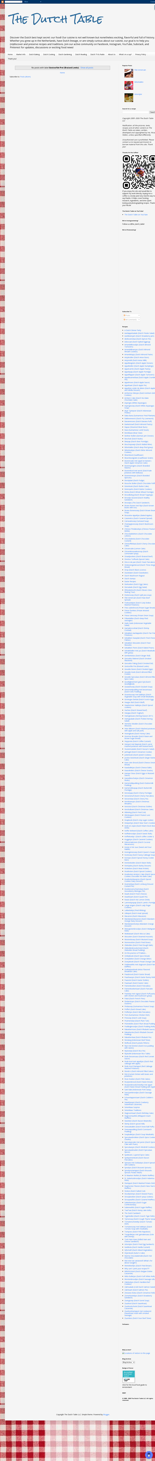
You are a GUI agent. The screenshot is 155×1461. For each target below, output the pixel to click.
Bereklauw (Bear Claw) (133, 433)
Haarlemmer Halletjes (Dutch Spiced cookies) (138, 706)
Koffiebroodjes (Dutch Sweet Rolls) (138, 833)
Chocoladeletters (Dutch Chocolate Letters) (138, 535)
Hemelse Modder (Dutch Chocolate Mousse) (138, 725)
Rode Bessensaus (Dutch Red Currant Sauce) (139, 1057)
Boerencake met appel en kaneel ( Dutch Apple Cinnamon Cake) (137, 462)
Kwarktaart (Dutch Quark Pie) (135, 897)
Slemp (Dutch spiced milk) (134, 1124)
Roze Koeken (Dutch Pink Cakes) (137, 1079)
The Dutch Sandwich (132, 1213)
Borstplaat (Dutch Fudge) (134, 480)
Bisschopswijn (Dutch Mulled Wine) (138, 444)
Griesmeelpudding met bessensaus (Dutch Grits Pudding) (138, 690)
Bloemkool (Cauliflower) (133, 455)
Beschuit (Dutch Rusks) (133, 439)
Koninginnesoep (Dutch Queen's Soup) (139, 852)
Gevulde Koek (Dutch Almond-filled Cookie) (138, 673)
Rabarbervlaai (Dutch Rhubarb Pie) (137, 1037)
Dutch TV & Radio (97, 54)
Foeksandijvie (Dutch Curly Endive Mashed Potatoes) (137, 604)
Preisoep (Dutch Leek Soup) (135, 1018)
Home (10, 54)
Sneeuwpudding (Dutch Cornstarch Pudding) (138, 1130)
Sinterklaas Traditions (132, 1110)
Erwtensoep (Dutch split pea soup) (137, 595)
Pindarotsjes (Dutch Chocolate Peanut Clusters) (139, 1002)
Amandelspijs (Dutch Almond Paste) (138, 354)
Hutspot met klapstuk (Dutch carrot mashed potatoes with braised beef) (138, 745)
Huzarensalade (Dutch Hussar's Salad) (139, 749)
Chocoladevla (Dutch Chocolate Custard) (136, 540)
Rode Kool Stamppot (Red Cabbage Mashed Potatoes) (138, 1067)
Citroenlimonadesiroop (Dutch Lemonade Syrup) (136, 552)
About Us (111, 54)
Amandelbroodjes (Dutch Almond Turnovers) (137, 346)
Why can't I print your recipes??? (136, 1268)
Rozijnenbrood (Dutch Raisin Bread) (138, 1082)
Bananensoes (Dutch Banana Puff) (138, 421)
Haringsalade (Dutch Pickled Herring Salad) (138, 720)
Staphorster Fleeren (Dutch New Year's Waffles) (139, 1187)
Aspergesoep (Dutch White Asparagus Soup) (139, 407)
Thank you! (12, 59)
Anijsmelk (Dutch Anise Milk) (135, 360)
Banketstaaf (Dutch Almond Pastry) (138, 424)
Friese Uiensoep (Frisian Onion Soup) (138, 615)
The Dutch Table (56, 19)
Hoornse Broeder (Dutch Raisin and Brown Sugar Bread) (138, 737)
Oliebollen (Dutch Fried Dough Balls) (138, 945)
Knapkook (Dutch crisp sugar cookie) (138, 820)
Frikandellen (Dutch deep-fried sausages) (136, 619)
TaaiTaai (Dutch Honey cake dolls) (137, 1210)
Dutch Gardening (65, 54)
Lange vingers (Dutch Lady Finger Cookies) (137, 906)
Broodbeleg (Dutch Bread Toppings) (138, 495)
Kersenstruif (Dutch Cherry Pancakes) (139, 796)
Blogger (106, 1414)
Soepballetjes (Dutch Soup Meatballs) (139, 1134)
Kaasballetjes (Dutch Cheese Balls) (138, 767)
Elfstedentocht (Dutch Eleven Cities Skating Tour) (138, 591)
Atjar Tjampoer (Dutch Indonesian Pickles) (137, 412)
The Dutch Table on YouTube (136, 214)
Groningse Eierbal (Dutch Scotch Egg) (139, 699)
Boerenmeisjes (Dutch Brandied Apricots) (137, 476)
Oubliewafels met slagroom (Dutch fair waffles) (139, 965)
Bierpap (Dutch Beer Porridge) (136, 441)
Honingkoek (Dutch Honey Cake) (137, 733)
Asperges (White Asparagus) (135, 403)
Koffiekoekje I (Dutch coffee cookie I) (139, 836)
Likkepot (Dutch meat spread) (136, 913)
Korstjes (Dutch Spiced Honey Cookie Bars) (139, 859)
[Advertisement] (23, 1436)
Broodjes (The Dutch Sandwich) (136, 503)
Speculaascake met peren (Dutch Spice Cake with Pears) (139, 1143)
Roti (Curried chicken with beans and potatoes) (138, 1075)
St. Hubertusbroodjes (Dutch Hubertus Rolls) (139, 1179)
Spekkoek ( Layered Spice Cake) (136, 1155)
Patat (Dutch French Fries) (134, 998)
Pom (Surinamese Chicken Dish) (137, 1015)
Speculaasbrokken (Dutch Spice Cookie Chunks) (139, 1138)
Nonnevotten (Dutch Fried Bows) (137, 942)
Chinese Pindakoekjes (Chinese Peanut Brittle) (139, 530)
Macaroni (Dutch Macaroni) (135, 916)
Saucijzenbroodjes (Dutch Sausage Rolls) (138, 1093)
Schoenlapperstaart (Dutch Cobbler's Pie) (138, 1098)
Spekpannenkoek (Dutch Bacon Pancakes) (136, 1159)
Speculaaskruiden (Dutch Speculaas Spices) (138, 1151)
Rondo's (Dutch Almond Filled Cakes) (138, 1071)
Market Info (20, 54)
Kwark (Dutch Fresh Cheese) (135, 894)
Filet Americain (140, 70)
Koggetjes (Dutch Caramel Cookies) (138, 839)
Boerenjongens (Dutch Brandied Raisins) (137, 467)
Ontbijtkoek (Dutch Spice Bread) (137, 956)
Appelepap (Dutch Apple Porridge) (137, 372)
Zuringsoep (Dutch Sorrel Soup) (136, 1300)
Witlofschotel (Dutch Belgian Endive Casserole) (138, 1272)
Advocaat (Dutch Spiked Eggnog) (137, 342)
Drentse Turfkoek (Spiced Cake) (136, 559)
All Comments (131, 319)
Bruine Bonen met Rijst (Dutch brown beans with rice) (139, 506)
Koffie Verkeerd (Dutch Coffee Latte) (138, 831)
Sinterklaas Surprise (132, 1107)
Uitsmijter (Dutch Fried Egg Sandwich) (139, 1244)
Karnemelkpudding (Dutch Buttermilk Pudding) (138, 784)
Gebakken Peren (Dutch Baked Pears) (139, 648)
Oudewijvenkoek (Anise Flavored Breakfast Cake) (137, 970)
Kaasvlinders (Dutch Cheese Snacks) (138, 770)
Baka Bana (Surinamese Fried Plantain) (139, 415)
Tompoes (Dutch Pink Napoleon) (137, 1232)
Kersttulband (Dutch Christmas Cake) (138, 809)
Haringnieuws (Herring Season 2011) (138, 716)
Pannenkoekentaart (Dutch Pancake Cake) (138, 990)
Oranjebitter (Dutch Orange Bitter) (137, 959)
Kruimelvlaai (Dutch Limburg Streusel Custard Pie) (138, 885)
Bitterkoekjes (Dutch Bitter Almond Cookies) (138, 451)
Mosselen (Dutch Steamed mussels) (138, 936)
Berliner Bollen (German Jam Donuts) (139, 436)
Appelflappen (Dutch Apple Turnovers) (139, 375)
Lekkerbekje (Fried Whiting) (135, 910)
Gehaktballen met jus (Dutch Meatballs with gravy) (139, 651)
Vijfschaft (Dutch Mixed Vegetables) (138, 1250)
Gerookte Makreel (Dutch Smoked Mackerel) (137, 659)
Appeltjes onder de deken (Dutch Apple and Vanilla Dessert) (139, 389)
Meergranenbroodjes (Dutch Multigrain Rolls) (139, 930)
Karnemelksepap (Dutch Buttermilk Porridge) (138, 789)
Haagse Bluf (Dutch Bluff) (134, 702)
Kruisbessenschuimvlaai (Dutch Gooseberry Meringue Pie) (136, 890)
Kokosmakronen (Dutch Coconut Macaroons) (137, 843)
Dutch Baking (34, 54)
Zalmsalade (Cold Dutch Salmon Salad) (139, 1287)
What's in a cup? (125, 54)
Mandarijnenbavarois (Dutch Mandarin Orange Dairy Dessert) (139, 920)
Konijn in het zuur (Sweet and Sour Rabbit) (137, 848)
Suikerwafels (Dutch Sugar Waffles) (138, 1207)
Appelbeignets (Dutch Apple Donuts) (138, 363)
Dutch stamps (130, 578)
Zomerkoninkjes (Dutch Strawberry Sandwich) (138, 1297)
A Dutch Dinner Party (132, 330)
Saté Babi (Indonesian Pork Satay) (137, 1089)
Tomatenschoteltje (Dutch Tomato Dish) (138, 1223)
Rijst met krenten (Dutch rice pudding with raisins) (139, 1047)
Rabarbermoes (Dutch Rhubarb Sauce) (139, 1029)
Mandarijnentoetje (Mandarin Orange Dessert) (139, 925)
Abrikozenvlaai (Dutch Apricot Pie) (137, 339)
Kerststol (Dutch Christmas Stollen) (138, 806)
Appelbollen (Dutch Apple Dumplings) (139, 366)
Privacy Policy (140, 54)
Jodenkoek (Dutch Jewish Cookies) (137, 755)
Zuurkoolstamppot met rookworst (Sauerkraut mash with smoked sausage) (137, 1313)
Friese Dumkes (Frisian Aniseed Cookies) (136, 611)
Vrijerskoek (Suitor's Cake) (134, 1253)
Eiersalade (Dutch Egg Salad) (135, 587)
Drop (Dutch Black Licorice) (135, 570)
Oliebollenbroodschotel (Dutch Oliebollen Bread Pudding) (136, 949)
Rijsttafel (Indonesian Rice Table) (137, 1053)
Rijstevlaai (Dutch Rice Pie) (134, 1051)
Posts (127, 315)
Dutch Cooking (49, 54)
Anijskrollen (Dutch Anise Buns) (136, 357)
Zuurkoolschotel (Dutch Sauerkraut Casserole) (138, 1307)
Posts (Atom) (25, 77)
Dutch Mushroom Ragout (134, 575)
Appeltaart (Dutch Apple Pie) (135, 385)
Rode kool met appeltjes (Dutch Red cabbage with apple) (138, 1062)
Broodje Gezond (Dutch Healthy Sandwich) (137, 499)
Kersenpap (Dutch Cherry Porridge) (138, 793)
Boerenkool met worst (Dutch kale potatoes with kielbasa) (138, 471)
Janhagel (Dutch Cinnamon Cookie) (138, 752)
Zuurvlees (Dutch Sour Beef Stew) (137, 1318)
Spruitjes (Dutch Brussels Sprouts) (137, 1167)
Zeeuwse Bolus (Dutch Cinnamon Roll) (139, 1293)
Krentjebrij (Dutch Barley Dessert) (137, 866)
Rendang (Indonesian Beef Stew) (137, 1040)
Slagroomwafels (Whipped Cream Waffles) (137, 1117)
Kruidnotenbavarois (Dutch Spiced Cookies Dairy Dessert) (137, 880)
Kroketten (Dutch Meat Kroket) (136, 868)
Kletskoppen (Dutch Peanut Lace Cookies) (137, 816)
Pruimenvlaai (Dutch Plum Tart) (136, 1021)
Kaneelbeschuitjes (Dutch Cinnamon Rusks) (138, 779)
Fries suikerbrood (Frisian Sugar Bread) (139, 608)
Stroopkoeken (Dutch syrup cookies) (138, 1197)
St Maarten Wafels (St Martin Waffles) (139, 1175)
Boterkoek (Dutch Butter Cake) (136, 486)
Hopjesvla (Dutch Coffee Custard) (137, 741)
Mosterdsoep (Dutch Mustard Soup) (138, 939)
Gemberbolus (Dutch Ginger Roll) (137, 655)
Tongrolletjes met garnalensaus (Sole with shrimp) (139, 1235)
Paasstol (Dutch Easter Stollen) (136, 980)
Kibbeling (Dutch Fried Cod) (135, 812)
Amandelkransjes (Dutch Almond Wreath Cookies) (137, 350)
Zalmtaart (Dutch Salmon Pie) (136, 1290)
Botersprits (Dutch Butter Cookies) (138, 489)
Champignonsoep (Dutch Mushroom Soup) (138, 525)
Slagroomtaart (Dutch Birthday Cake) (139, 1113)
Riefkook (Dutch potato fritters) (136, 1043)
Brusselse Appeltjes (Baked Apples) (138, 515)
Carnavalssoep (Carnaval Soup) (136, 521)
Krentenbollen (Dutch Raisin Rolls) (137, 863)
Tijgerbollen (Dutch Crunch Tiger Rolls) (139, 1216)
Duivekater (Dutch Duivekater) (136, 573)
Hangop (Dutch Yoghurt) (134, 713)
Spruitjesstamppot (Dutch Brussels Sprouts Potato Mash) (138, 1171)
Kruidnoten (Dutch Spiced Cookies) (138, 871)
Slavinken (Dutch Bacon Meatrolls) (137, 1121)
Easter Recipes (130, 581)
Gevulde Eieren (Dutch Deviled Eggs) (138, 669)
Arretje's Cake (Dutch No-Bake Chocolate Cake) (136, 399)
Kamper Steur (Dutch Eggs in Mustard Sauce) (139, 774)
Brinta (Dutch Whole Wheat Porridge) (139, 492)
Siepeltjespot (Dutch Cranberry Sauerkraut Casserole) (136, 1103)
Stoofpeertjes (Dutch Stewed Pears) (138, 1194)
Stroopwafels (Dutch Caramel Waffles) (139, 1199)
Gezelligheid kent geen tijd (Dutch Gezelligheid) (137, 683)
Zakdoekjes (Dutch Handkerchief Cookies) (137, 1283)
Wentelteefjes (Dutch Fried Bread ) (138, 1266)
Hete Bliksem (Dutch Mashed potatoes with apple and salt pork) (139, 729)
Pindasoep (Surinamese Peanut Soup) (139, 1006)
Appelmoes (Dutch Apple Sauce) (137, 382)
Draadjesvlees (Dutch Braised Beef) (138, 556)
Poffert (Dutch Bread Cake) (135, 1009)
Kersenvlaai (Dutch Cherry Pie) (136, 799)
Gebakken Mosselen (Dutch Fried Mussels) (137, 644)
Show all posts (87, 67)
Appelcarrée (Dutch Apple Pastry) (137, 369)
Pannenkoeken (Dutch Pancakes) (137, 986)
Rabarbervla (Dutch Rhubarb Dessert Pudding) (138, 1033)
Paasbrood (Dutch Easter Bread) (137, 974)
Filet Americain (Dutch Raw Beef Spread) (137, 599)
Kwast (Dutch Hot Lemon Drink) (137, 899)
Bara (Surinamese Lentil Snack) (136, 430)
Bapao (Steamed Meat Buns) (135, 427)
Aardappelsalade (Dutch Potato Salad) (139, 333)
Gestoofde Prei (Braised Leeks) (136, 666)
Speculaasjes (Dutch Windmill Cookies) (139, 1147)
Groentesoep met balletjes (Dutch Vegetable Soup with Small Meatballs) (139, 695)
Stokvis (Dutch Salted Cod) (134, 1191)
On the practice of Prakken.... (135, 953)
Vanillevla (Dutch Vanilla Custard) (137, 1247)
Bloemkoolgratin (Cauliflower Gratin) (138, 458)
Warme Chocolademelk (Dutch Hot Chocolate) (138, 1257)
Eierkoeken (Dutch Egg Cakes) (136, 584)
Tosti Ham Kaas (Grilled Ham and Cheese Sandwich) (137, 1240)
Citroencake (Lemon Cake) (134, 548)
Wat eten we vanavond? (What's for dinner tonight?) (138, 1262)
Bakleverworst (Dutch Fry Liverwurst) (139, 418)
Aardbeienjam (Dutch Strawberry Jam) (139, 336)
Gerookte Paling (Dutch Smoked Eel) (138, 663)
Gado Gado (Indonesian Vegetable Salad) (137, 624)
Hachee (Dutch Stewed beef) (135, 710)
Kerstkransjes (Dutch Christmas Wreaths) (136, 802)
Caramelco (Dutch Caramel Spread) (138, 518)
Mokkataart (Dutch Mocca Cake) (137, 933)
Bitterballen (138, 82)
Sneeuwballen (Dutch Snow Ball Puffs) (139, 1126)
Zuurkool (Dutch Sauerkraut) (135, 1303)
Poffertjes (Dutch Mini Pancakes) (137, 1012)
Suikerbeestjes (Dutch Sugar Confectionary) (135, 1203)
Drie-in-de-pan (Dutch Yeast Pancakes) (139, 562)
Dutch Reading (81, 54)
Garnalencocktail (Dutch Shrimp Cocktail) (136, 629)
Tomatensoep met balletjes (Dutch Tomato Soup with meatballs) (138, 1228)
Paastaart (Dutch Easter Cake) (136, 983)
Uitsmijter (138, 94)
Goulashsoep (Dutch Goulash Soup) (138, 687)
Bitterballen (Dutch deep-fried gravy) (138, 447)
